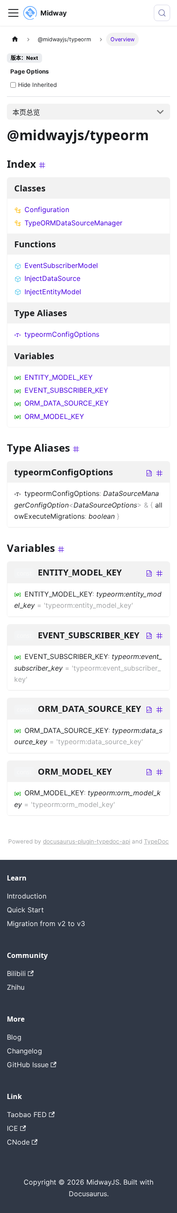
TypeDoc (156, 841)
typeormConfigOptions (61, 334)
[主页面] (15, 39)
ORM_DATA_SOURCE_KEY (66, 403)
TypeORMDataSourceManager (73, 223)
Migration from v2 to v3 (46, 923)
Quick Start (25, 909)
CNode (18, 1142)
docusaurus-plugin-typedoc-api (86, 841)
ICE (12, 1128)
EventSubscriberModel (61, 265)
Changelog (24, 1051)
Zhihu (15, 987)
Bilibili (16, 973)
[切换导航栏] (13, 12)
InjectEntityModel (52, 291)
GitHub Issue (28, 1064)
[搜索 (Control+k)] (162, 13)
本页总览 (26, 112)
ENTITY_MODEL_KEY (58, 377)
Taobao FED (27, 1114)
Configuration (46, 209)
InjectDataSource (52, 278)
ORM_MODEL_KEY (54, 416)
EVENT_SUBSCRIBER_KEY (66, 390)
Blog (14, 1037)
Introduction (26, 896)
